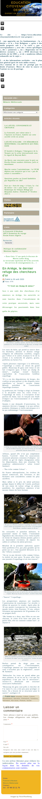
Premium (22, 700)
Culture (25, 696)
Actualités (19, 696)
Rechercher (7, 240)
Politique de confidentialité (15, 249)
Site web (5, 747)
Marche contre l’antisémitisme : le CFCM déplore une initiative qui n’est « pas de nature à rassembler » (21, 171)
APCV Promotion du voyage (14, 233)
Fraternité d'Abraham (10, 780)
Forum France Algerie (12, 235)
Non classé (14, 700)
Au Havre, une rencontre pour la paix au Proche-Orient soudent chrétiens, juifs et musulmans (21, 162)
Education (17, 698)
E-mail (6, 744)
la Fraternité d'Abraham (13, 231)
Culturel (32, 696)
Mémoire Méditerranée (12, 102)
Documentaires (7, 698)
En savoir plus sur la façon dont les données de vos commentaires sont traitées (21, 765)
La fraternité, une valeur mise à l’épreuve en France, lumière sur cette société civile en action (20, 135)
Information (6, 700)
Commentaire (7, 724)
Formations (34, 698)
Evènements (25, 698)
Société (29, 700)
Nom (5, 742)
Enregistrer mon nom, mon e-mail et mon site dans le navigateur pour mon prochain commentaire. (21, 751)
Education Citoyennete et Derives (21, 6)
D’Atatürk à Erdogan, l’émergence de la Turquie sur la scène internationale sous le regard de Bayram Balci (21, 153)
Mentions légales (11, 251)
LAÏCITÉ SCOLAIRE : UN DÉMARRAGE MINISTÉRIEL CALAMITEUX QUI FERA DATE (21, 144)
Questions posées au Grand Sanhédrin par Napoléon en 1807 (20, 180)
